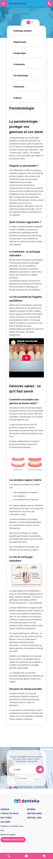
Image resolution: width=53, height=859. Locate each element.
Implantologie (19, 42)
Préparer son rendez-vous (11, 826)
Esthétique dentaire (22, 31)
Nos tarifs (6, 818)
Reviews (31, 809)
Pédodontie (18, 87)
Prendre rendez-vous (26, 856)
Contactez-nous (9, 813)
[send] (40, 769)
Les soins (5, 822)
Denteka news (34, 813)
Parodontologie (20, 75)
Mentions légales (8, 834)
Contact (9, 856)
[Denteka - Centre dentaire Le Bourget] (26, 801)
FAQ (2, 830)
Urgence (17, 98)
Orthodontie (19, 64)
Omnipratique (19, 53)
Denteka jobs (34, 818)
